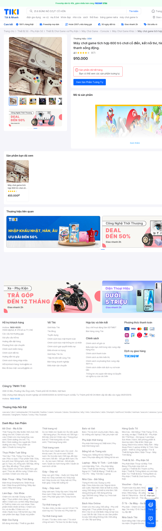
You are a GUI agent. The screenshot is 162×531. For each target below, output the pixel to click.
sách (85, 17)
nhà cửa (77, 17)
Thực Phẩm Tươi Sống (14, 452)
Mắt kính (107, 443)
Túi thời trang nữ (51, 504)
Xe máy (130, 509)
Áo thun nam (48, 451)
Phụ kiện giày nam (56, 496)
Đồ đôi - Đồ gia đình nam (63, 458)
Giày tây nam (62, 491)
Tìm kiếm (133, 11)
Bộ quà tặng (95, 519)
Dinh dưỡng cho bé (16, 439)
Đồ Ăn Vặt (92, 514)
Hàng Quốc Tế (130, 428)
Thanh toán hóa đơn (131, 488)
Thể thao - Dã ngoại (135, 437)
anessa (152, 412)
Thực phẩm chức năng (17, 499)
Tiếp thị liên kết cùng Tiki (59, 358)
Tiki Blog (51, 331)
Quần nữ (61, 432)
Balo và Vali (88, 428)
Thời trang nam (50, 447)
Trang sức (86, 455)
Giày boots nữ (52, 480)
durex (66, 412)
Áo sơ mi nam (60, 453)
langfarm (16, 414)
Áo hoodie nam (55, 456)
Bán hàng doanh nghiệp (58, 362)
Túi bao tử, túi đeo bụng (66, 522)
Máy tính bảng (14, 488)
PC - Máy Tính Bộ (95, 474)
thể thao (94, 17)
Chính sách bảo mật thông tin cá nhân (64, 342)
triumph (110, 412)
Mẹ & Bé (139, 442)
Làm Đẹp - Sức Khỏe (13, 493)
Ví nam (45, 519)
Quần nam (60, 451)
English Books (137, 523)
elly (82, 412)
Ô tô (138, 509)
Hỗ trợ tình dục (25, 512)
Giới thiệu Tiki (53, 327)
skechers (95, 412)
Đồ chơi (30, 432)
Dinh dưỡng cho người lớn (19, 442)
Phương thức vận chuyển (13, 345)
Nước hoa (12, 512)
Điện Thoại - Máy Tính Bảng (17, 479)
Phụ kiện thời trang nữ (92, 443)
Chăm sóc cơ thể (16, 502)
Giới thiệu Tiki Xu (55, 354)
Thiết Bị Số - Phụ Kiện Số (135, 460)
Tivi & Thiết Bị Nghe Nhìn (138, 451)
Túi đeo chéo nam (58, 519)
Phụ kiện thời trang (92, 440)
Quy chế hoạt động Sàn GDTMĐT (101, 327)
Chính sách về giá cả (95, 343)
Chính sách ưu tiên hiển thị (98, 357)
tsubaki (43, 414)
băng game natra (109, 17)
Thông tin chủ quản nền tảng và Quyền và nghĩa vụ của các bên (103, 375)
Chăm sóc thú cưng (91, 507)
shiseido (6, 414)
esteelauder (22, 412)
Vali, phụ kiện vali (110, 434)
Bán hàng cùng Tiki (94, 331)
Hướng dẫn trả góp (10, 356)
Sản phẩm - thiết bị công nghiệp (140, 448)
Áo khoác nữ (63, 434)
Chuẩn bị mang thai (17, 447)
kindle (128, 412)
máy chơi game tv (129, 17)
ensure (58, 412)
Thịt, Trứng (17, 456)
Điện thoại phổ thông (16, 485)
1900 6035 (15, 398)
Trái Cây (6, 456)
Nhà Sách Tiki (129, 517)
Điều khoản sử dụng (56, 350)
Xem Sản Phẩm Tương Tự (89, 82)
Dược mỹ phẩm (27, 514)
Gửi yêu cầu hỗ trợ (10, 337)
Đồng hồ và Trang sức (94, 451)
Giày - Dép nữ (50, 471)
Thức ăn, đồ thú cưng (16, 471)
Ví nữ (71, 508)
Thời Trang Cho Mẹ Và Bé (14, 432)
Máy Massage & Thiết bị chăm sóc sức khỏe (20, 503)
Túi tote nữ (59, 510)
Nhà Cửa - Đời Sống (93, 479)
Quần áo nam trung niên (59, 463)
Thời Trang (146, 432)
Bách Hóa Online (91, 503)
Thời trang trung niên (57, 442)
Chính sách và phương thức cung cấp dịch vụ (103, 362)
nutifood (120, 412)
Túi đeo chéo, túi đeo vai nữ (55, 508)
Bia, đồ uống (12, 466)
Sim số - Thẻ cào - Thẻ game (145, 498)
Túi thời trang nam (52, 516)
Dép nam (56, 494)
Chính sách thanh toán (96, 353)
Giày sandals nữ (58, 477)
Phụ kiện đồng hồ (95, 457)
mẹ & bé (54, 17)
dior (13, 412)
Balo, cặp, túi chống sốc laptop (100, 433)
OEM (89, 38)
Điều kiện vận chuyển (57, 365)
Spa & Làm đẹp (141, 490)
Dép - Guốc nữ (62, 475)
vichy (31, 414)
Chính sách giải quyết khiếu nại (61, 346)
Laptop (107, 474)
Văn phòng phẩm (145, 521)
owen (50, 412)
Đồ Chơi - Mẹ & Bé (12, 428)
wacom (144, 412)
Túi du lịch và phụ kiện (98, 432)
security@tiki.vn (25, 368)
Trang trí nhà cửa (89, 483)
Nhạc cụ (103, 495)
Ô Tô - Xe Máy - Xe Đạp (135, 503)
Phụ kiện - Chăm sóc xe (133, 507)
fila (36, 414)
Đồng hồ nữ (98, 455)
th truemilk (34, 412)
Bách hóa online (135, 444)
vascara (6, 412)
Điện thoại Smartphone (12, 483)
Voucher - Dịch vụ (132, 484)
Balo (84, 432)
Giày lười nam (48, 491)
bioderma (74, 412)
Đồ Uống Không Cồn (98, 517)
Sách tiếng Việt (129, 521)
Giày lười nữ (66, 480)
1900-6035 (15, 327)
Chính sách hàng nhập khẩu (15, 360)
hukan (24, 414)
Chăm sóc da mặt (10, 496)
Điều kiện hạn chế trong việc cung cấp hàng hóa (103, 348)
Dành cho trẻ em (15, 469)
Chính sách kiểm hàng (12, 349)
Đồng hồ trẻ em (112, 457)
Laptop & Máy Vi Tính (143, 447)
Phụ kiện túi (71, 510)
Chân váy (61, 437)
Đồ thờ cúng (92, 495)
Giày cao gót (48, 475)
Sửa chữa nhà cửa (95, 485)
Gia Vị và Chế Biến (95, 512)
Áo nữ (44, 432)
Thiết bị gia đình (27, 523)
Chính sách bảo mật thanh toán (61, 339)
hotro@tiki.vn (26, 364)
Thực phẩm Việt (26, 458)
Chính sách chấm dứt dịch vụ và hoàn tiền (103, 368)
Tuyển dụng (52, 335)
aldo (103, 412)
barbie (44, 412)
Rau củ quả (12, 458)
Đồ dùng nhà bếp (10, 523)
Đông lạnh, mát (21, 461)
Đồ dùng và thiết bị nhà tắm (100, 490)
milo (88, 412)
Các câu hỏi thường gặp (13, 334)
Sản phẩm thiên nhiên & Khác (18, 505)
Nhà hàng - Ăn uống (137, 493)
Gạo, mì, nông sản (17, 463)
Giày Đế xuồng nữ (60, 483)
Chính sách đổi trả (10, 353)
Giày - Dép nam (50, 488)
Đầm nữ (52, 432)
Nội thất (95, 488)
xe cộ (46, 17)
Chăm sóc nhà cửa (19, 474)
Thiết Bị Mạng (97, 471)
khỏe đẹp (66, 17)
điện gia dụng (34, 17)
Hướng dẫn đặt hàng (11, 341)
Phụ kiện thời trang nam (99, 444)
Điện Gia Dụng (10, 519)
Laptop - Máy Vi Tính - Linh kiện (100, 462)
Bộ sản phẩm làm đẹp (19, 513)
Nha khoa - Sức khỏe (138, 495)
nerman (135, 412)
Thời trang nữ (49, 428)
